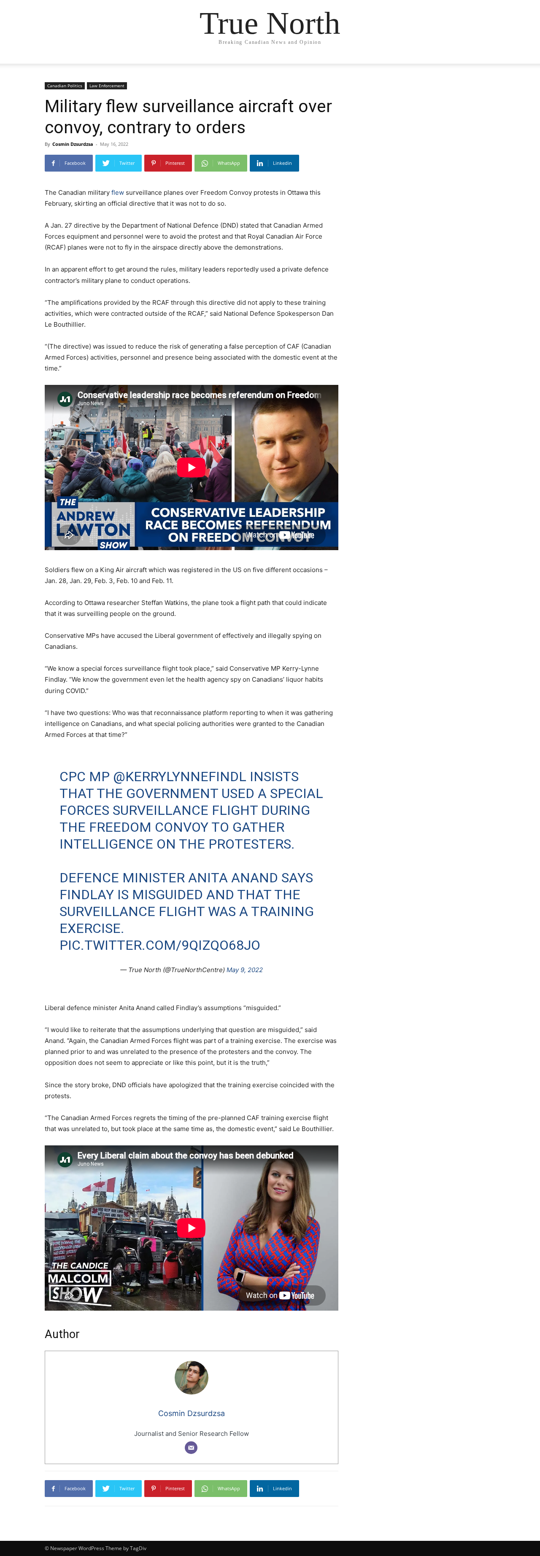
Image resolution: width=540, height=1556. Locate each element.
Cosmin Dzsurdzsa (72, 144)
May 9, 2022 (245, 970)
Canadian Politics (64, 86)
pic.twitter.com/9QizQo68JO (159, 945)
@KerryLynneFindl (179, 777)
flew (117, 192)
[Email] (191, 1447)
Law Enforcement (106, 86)
